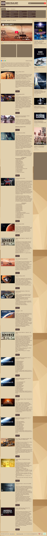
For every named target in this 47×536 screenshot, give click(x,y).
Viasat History (30, 16)
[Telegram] (4, 60)
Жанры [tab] (8, 9)
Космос (21, 16)
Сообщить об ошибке (29, 60)
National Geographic (14, 11)
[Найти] (45, 3)
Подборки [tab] (3, 9)
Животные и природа (31, 11)
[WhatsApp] (5, 60)
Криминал (4, 16)
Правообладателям (19, 533)
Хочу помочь (12, 533)
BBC (20, 11)
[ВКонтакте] (1, 60)
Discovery (13, 16)
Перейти (17, 91)
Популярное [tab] (13, 9)
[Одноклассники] (2, 60)
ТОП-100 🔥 (4, 11)
